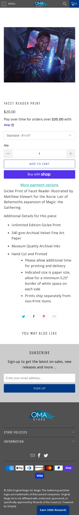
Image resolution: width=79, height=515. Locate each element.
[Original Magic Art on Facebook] (39, 455)
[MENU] (2, 4)
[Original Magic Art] (39, 4)
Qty (6, 145)
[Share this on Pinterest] (44, 316)
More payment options (39, 184)
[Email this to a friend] (54, 316)
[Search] (64, 4)
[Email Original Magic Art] (32, 455)
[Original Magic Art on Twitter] (46, 455)
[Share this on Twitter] (23, 316)
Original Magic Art (23, 490)
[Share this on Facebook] (34, 316)
